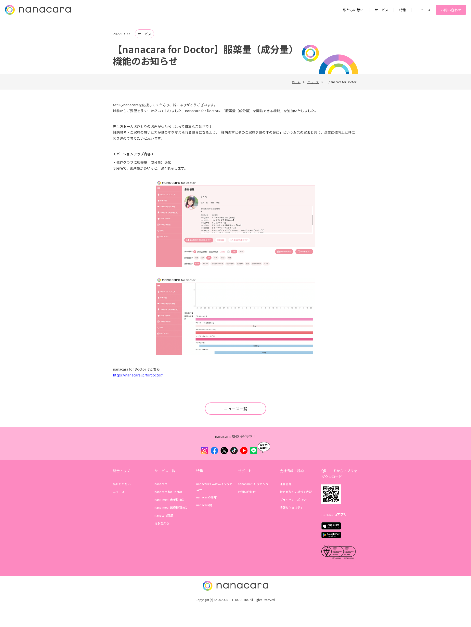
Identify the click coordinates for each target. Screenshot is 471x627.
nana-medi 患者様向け (170, 499)
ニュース (424, 9)
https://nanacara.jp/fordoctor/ (138, 375)
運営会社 (285, 484)
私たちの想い (353, 9)
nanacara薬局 (164, 515)
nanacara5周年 (206, 497)
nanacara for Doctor (168, 492)
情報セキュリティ (291, 507)
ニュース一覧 (235, 409)
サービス (381, 9)
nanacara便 (204, 505)
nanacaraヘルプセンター (254, 484)
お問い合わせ (451, 9)
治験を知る (162, 523)
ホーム (296, 82)
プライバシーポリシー (294, 499)
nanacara (161, 484)
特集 (402, 9)
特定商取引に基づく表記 (296, 492)
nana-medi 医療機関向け (171, 507)
